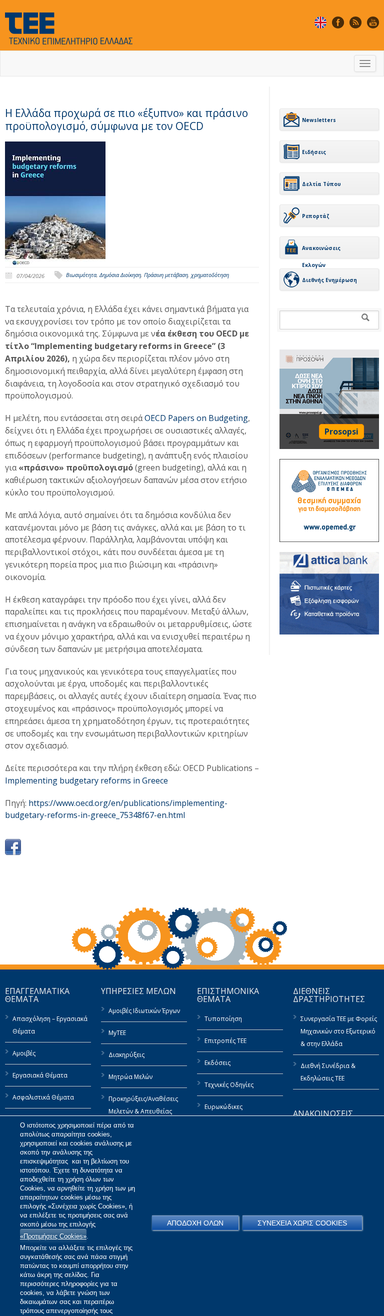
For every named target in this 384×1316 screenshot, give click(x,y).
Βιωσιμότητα (81, 274)
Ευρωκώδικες (223, 1106)
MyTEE (117, 1032)
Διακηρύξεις (126, 1054)
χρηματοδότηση (210, 274)
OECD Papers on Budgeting (196, 418)
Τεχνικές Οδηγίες (229, 1084)
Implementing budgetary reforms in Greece (86, 780)
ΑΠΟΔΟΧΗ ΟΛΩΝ (195, 1223)
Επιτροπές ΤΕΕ (225, 1040)
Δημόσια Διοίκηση (120, 274)
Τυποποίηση (223, 1018)
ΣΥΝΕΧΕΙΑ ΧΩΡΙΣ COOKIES (302, 1223)
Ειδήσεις (314, 152)
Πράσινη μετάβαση (166, 274)
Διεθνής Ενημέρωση (329, 280)
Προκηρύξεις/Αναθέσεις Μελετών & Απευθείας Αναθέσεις (143, 1111)
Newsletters (319, 120)
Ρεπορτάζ (316, 216)
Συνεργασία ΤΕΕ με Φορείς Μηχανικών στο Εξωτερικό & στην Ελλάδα (338, 1031)
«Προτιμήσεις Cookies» (53, 1236)
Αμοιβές (24, 1053)
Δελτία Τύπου (321, 184)
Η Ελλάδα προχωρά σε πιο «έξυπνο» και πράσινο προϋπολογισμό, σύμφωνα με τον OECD (126, 119)
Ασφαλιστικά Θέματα (43, 1097)
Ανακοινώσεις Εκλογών (321, 251)
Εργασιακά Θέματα (40, 1075)
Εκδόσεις (217, 1062)
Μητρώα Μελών (130, 1076)
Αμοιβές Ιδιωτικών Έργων (144, 1010)
